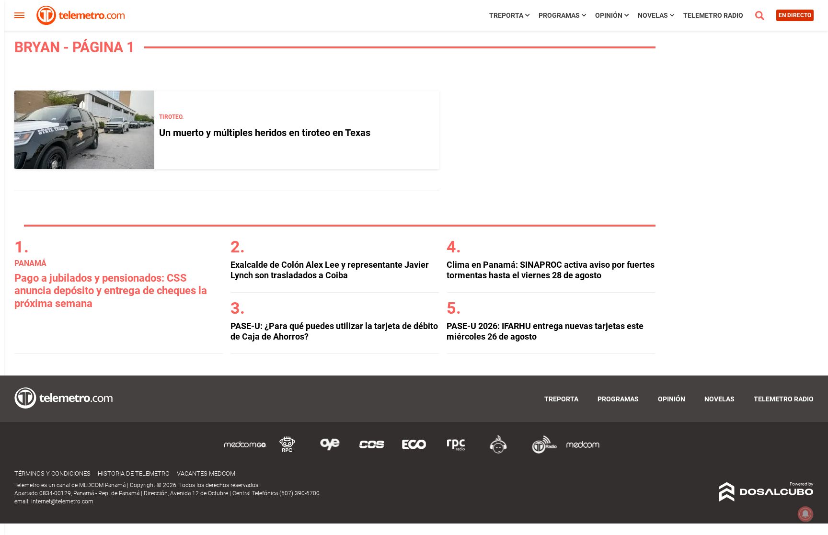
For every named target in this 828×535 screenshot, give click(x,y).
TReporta (506, 15)
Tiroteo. (171, 117)
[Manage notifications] (805, 514)
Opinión (608, 15)
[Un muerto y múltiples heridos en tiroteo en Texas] (84, 130)
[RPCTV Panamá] (287, 451)
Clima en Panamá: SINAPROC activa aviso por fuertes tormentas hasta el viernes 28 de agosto (551, 270)
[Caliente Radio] (498, 451)
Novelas (653, 15)
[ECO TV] (414, 451)
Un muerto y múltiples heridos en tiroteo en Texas (264, 132)
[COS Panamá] (372, 451)
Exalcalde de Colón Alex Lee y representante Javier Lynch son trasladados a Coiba (329, 270)
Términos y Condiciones (52, 473)
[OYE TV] (330, 451)
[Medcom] (583, 451)
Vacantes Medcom (206, 473)
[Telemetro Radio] (540, 451)
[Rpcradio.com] (456, 451)
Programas (559, 15)
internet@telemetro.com (62, 501)
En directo (795, 15)
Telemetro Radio (713, 15)
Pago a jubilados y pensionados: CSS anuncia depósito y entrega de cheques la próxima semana (110, 290)
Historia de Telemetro (134, 473)
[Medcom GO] (245, 451)
